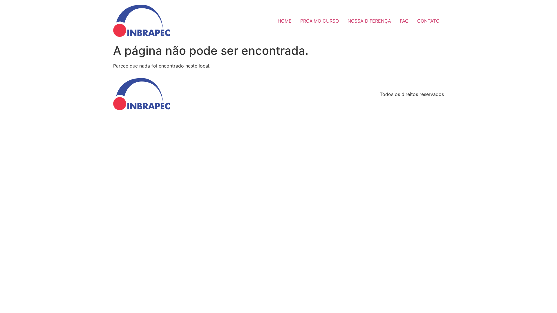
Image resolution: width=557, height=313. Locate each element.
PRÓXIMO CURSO (319, 21)
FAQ (404, 21)
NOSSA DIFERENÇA (369, 21)
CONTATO (428, 21)
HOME (285, 21)
